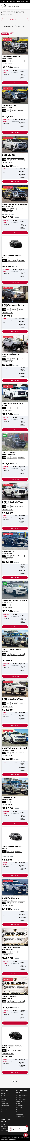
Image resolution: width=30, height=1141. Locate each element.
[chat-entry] (25, 1135)
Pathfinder (5, 1106)
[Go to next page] (20, 1081)
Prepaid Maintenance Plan (21, 1110)
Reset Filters (5, 33)
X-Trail (3, 1095)
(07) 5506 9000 (23, 1)
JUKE (3, 1093)
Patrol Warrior (6, 1110)
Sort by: (12, 26)
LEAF (3, 1101)
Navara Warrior (6, 1112)
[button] (27, 6)
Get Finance (15, 83)
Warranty (19, 1106)
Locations (12, 1)
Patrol (3, 1097)
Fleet (3, 1124)
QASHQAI (4, 1104)
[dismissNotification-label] (27, 1126)
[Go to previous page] (10, 1081)
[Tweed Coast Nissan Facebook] (2, 1)
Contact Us (5, 1126)
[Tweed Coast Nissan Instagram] (4, 1)
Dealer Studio (12, 1139)
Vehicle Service (21, 1095)
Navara (3, 1099)
